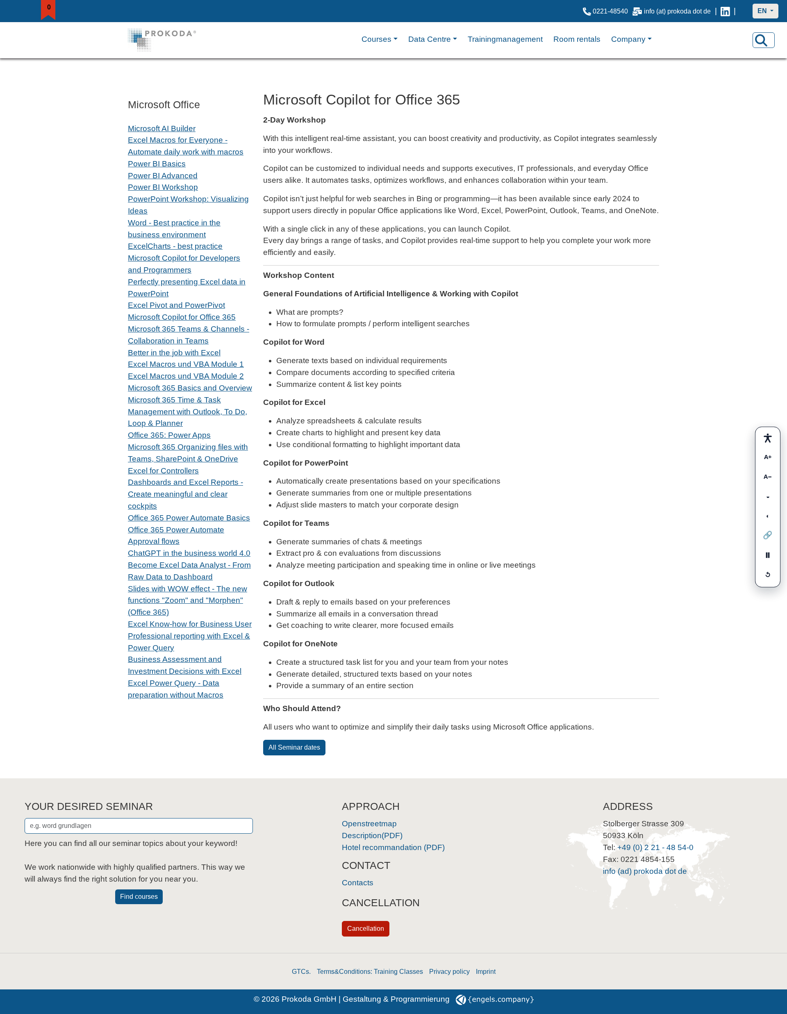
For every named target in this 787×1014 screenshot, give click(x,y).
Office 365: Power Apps (169, 435)
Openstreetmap (369, 823)
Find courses (139, 896)
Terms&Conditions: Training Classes (370, 971)
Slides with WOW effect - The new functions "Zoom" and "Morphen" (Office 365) (187, 600)
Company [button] (628, 39)
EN (763, 10)
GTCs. (301, 971)
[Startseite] (170, 40)
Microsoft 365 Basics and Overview (190, 388)
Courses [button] (376, 39)
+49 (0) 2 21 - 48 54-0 (655, 847)
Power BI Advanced (163, 175)
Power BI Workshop (163, 187)
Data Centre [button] (429, 39)
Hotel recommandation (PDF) (393, 847)
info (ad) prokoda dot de (645, 871)
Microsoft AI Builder (162, 128)
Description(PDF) (372, 835)
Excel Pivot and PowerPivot (176, 305)
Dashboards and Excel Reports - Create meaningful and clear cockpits (185, 494)
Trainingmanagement (505, 39)
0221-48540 (609, 11)
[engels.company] (495, 999)
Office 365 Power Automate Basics (189, 518)
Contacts (357, 882)
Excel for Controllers (163, 470)
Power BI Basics (157, 163)
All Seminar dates (294, 747)
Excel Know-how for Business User (190, 624)
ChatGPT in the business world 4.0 (189, 553)
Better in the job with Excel (174, 352)
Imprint (486, 971)
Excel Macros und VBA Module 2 (186, 376)
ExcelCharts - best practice (175, 246)
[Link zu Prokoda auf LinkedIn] (725, 11)
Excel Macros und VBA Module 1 (186, 364)
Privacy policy (449, 971)
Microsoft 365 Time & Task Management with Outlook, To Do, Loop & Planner (187, 412)
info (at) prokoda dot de (676, 11)
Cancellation (365, 928)
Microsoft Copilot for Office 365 (182, 317)
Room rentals (576, 39)
